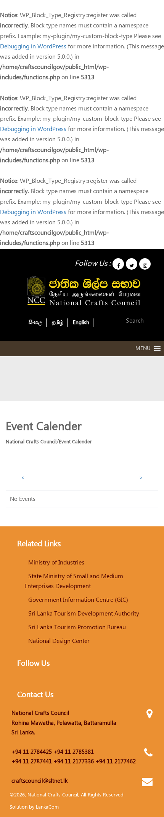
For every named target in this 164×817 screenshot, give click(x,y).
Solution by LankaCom (34, 807)
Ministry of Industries (56, 563)
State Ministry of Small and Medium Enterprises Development (73, 581)
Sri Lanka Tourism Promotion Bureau (77, 627)
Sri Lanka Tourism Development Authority (83, 614)
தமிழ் (57, 322)
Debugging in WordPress (33, 46)
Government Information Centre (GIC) (78, 600)
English (81, 322)
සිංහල (35, 322)
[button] (143, 348)
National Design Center (59, 641)
